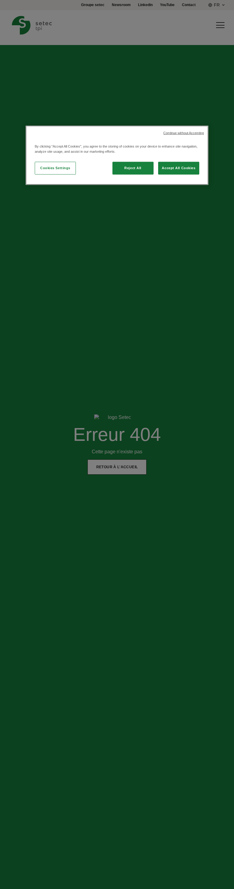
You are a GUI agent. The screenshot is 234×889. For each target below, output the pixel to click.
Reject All (132, 168)
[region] (117, 155)
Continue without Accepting (183, 133)
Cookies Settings (55, 168)
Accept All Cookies (178, 168)
